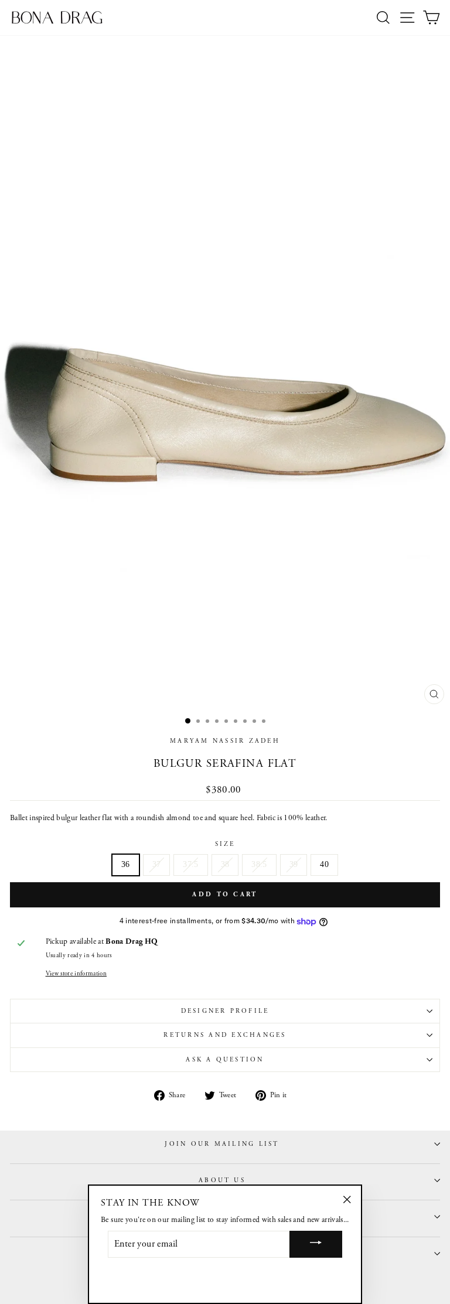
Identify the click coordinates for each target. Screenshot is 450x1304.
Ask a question (225, 1060)
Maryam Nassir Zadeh (225, 741)
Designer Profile (225, 1011)
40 (324, 864)
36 (125, 864)
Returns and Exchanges (224, 1035)
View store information (76, 974)
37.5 (190, 864)
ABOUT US (222, 1180)
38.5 (259, 864)
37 (156, 864)
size (225, 844)
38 (225, 864)
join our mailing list (222, 1144)
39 (293, 864)
